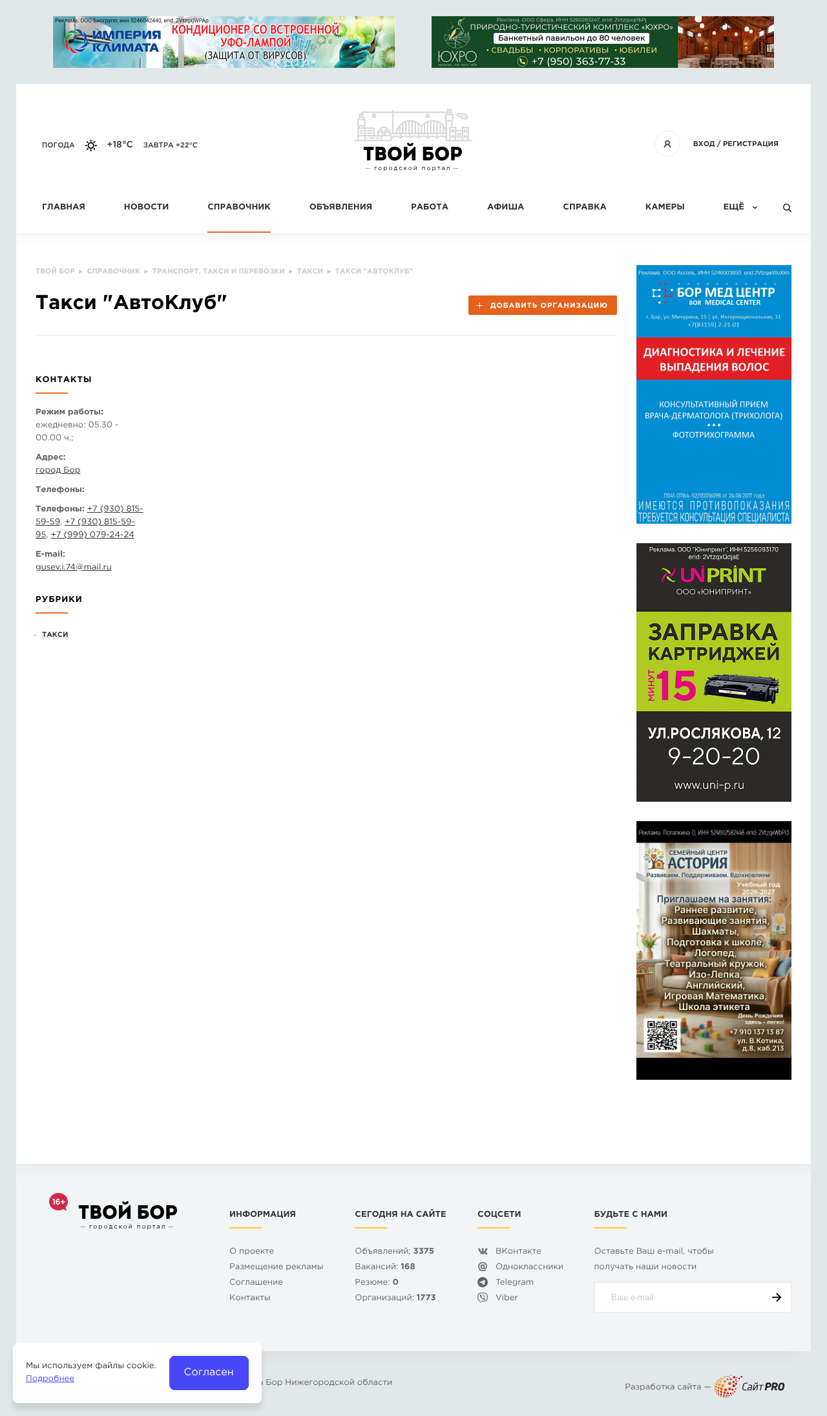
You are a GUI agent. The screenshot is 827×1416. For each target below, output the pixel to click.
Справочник (239, 207)
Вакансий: (385, 1267)
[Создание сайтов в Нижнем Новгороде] (749, 1387)
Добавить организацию (549, 306)
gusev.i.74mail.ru (74, 568)
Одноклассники (529, 1267)
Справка (584, 207)
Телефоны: (60, 490)
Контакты (250, 1298)
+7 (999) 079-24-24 (92, 535)
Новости (146, 207)
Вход (704, 144)
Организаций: (395, 1298)
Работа (429, 207)
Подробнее (50, 1379)
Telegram (515, 1283)
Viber (507, 1298)
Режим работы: (69, 412)
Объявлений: (394, 1252)
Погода (58, 145)
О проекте (251, 1252)
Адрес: (51, 458)
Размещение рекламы (276, 1267)
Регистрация (751, 144)
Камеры (665, 207)
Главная (63, 207)
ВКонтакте (518, 1252)
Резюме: (377, 1283)
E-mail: (50, 555)
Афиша (505, 207)
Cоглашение (256, 1283)
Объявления (340, 207)
